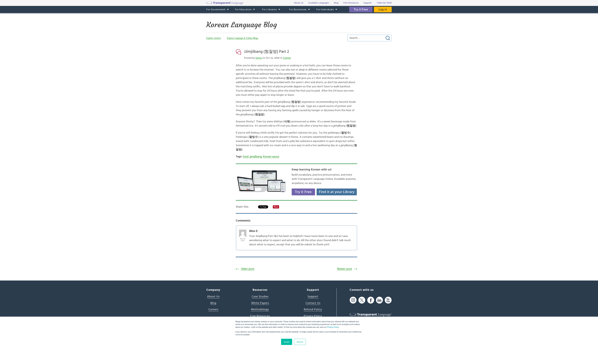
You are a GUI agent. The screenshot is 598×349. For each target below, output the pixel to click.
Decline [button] (300, 341)
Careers (213, 309)
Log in (383, 9)
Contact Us (313, 303)
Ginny (258, 58)
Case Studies (260, 296)
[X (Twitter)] (361, 300)
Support (313, 296)
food (245, 156)
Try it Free (361, 9)
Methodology (260, 309)
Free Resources (260, 316)
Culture (287, 58)
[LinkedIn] (379, 300)
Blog (213, 303)
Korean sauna (271, 156)
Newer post (344, 268)
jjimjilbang (256, 156)
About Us (213, 296)
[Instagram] (353, 300)
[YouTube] (388, 300)
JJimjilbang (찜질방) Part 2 (266, 52)
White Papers (260, 303)
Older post (247, 268)
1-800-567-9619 (384, 3)
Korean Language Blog (241, 24)
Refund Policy (313, 309)
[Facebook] (370, 300)
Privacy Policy (333, 327)
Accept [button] (287, 341)
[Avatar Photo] (242, 231)
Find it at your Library (337, 192)
